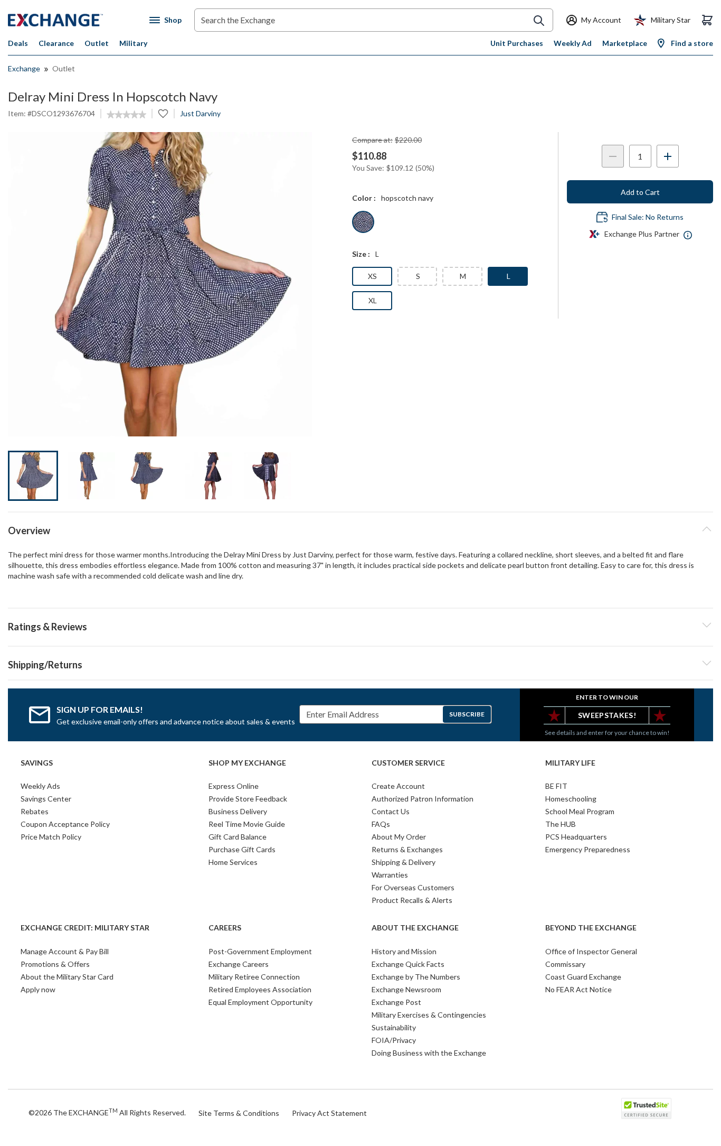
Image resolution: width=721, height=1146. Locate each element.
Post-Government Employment (260, 951)
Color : (364, 197)
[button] (360, 625)
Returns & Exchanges (407, 849)
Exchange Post (396, 1002)
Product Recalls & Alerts (412, 900)
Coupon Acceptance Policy (65, 823)
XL (372, 300)
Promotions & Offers (55, 963)
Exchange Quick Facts (408, 963)
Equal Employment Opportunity (260, 1002)
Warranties (390, 874)
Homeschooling (570, 798)
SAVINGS (37, 763)
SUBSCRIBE (467, 714)
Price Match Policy (51, 836)
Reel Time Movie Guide (246, 823)
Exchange (24, 68)
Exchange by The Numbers (416, 976)
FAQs (381, 823)
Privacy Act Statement (329, 1112)
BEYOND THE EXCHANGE (591, 928)
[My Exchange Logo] (75, 20)
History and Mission (404, 951)
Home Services (233, 862)
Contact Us (391, 811)
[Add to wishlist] (163, 113)
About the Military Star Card (67, 976)
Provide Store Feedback (247, 798)
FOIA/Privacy (394, 1040)
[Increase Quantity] (668, 156)
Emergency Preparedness (587, 849)
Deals (18, 43)
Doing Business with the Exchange (429, 1052)
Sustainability (394, 1027)
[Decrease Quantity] (613, 156)
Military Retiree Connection (254, 976)
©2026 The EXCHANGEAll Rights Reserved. (107, 1112)
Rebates (35, 811)
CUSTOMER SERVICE (408, 763)
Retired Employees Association (259, 989)
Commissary (565, 963)
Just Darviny (200, 113)
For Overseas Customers (413, 887)
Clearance (56, 43)
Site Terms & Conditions (238, 1112)
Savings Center (46, 798)
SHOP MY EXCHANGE (247, 763)
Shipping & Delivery (403, 862)
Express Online (233, 785)
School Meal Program (579, 811)
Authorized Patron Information (422, 798)
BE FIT (556, 785)
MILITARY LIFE (570, 763)
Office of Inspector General (591, 951)
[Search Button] (539, 20)
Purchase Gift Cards (242, 849)
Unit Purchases (516, 43)
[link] (126, 114)
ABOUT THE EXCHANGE (415, 928)
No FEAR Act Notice (578, 989)
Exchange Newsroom (406, 989)
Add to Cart (640, 192)
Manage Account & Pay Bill (65, 951)
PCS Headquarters (576, 836)
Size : (361, 253)
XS (372, 276)
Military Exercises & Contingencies (429, 1014)
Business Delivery (237, 811)
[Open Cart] (707, 20)
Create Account (398, 785)
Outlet (96, 43)
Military (133, 43)
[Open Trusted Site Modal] (646, 1108)
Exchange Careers (238, 963)
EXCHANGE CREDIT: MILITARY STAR (85, 928)
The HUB (560, 823)
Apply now (38, 989)
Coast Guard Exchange (583, 976)
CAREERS (224, 928)
